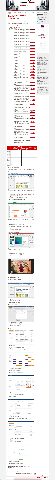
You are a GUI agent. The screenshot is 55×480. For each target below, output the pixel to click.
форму (27, 23)
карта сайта (40, 475)
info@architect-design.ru (40, 18)
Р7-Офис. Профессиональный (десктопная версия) (15, 148)
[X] (31, 12)
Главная (9, 12)
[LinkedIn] (32, 12)
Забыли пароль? (46, 14)
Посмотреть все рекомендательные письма (42, 52)
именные (23, 148)
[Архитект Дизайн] (27, 3)
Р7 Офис (15, 12)
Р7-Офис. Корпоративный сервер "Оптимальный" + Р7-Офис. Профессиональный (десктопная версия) (35, 148)
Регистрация (45, 12)
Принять (38, 477)
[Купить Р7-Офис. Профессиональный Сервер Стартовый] (32, 29)
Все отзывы (35, 474)
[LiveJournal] (33, 12)
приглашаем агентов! (45, 475)
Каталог (12, 12)
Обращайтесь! (29, 22)
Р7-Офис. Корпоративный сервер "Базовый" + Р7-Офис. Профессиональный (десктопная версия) (31, 148)
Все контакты (38, 23)
